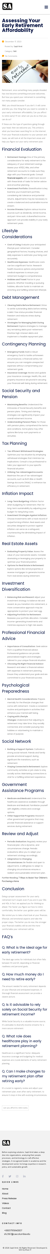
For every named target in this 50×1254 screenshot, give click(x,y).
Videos (5, 1203)
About (5, 1194)
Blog (4, 1213)
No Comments (11, 56)
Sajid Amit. (14, 1248)
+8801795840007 (13, 1230)
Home (5, 1189)
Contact (6, 1208)
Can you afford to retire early (15, 1108)
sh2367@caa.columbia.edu (17, 1234)
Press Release (9, 1198)
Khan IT (28, 1250)
